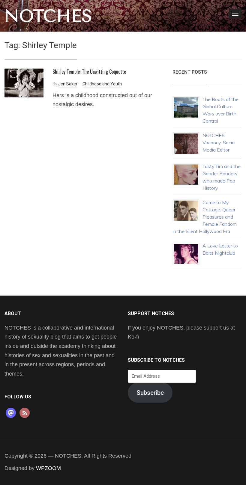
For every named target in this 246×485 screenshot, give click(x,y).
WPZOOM (48, 468)
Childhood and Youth (102, 83)
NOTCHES (48, 16)
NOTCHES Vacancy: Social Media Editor (219, 142)
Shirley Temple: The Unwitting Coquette (89, 71)
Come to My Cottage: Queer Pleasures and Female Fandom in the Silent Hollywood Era (204, 216)
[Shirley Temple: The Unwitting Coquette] (24, 82)
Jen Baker (67, 83)
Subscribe (150, 392)
